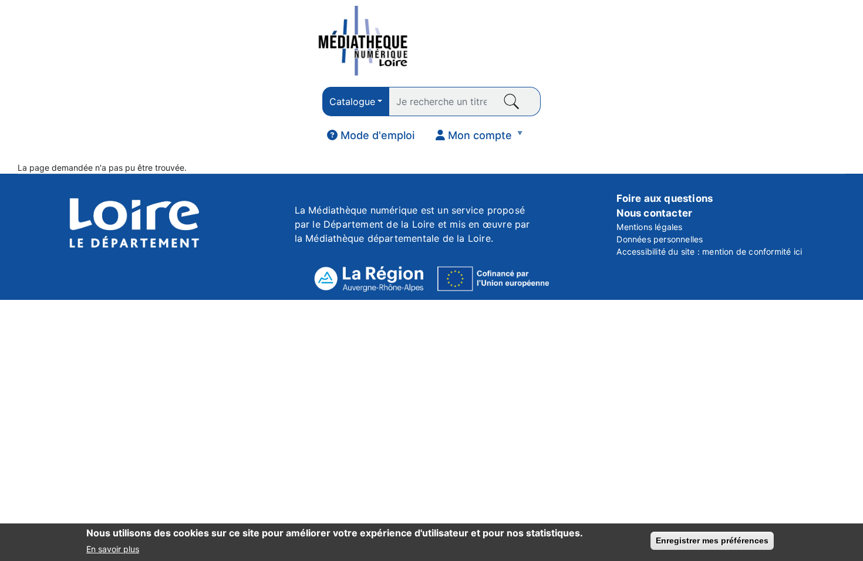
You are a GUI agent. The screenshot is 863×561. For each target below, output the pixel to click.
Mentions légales (649, 227)
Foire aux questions (664, 198)
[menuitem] (370, 135)
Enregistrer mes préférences (712, 540)
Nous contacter (654, 213)
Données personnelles (659, 239)
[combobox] (355, 101)
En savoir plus (112, 548)
